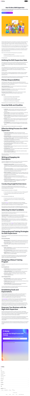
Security (10, 394)
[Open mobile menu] (28, 1)
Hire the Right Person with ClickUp (7, 12)
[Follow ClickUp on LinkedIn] (1, 388)
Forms (7, 202)
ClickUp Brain (5, 298)
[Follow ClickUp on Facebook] (2, 388)
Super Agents (2, 371)
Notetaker (2, 374)
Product (2, 380)
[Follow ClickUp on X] (5, 388)
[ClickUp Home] (3, 1)
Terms (16, 394)
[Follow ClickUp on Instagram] (3, 388)
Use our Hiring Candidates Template (15, 338)
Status (6, 394)
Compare (2, 382)
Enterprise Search (3, 375)
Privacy (13, 394)
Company (2, 384)
